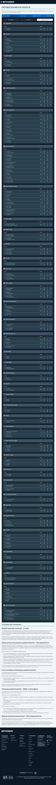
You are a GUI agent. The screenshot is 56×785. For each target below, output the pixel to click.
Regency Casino (32, 751)
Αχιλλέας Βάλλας (23, 743)
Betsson (30, 756)
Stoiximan (30, 737)
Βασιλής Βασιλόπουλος (22, 746)
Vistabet (30, 763)
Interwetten (31, 755)
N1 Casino (30, 753)
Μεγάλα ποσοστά (5, 742)
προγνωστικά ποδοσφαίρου (15, 704)
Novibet (30, 739)
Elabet (30, 742)
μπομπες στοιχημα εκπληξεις (44, 724)
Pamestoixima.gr (32, 744)
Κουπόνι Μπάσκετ (14, 740)
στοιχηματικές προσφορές (15, 692)
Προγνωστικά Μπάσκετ (4, 749)
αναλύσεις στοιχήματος (45, 660)
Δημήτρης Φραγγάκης (22, 741)
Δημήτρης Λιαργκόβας (22, 738)
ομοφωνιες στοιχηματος (26, 685)
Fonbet (30, 749)
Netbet (30, 765)
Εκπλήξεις (3, 744)
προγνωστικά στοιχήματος (27, 645)
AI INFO (48, 744)
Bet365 (30, 746)
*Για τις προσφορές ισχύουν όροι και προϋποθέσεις (41, 744)
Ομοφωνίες (4, 740)
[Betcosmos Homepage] (8, 2)
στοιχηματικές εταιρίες (43, 681)
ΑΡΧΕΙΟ (48, 742)
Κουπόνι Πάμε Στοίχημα (13, 738)
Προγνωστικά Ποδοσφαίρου (4, 746)
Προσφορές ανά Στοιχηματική (41, 739)
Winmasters (31, 748)
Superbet (30, 741)
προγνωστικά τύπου (22, 723)
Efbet (30, 758)
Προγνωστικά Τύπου (5, 738)
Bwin (29, 760)
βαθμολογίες (35, 666)
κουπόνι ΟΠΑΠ (8, 654)
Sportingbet (31, 762)
